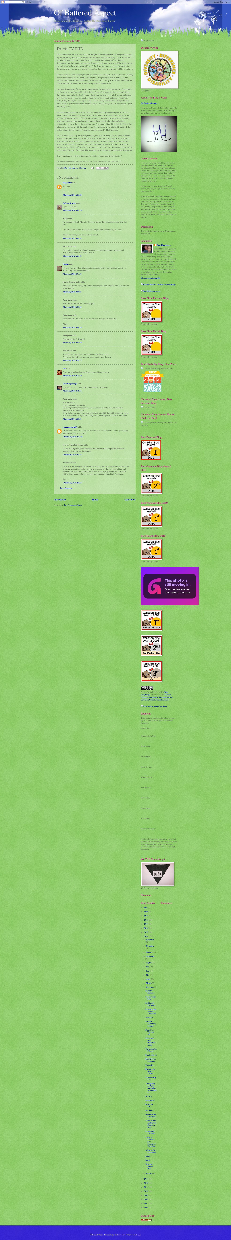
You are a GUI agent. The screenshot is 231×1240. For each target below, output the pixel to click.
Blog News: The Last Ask (149, 1032)
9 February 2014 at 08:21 (72, 291)
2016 (146, 928)
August (149, 962)
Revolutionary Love (150, 1078)
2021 (146, 907)
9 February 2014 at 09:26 (72, 327)
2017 (146, 924)
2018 (146, 920)
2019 (146, 915)
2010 (146, 1191)
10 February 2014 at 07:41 (72, 454)
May (148, 975)
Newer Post (60, 499)
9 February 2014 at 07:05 (72, 274)
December (150, 939)
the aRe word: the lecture (150, 1060)
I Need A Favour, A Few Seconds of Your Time (150, 1141)
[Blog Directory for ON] (146, 1220)
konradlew (121, 1234)
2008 (146, 1199)
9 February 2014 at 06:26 (72, 210)
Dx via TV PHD (149, 1105)
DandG (66, 264)
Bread (147, 1160)
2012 (146, 1183)
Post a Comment (66, 488)
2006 (146, 1207)
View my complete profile (150, 278)
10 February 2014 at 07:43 (72, 482)
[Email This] (97, 168)
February (149, 987)
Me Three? (149, 1110)
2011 (146, 1187)
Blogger (138, 1234)
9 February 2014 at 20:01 (72, 419)
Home (95, 499)
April (148, 979)
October (149, 952)
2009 (146, 1195)
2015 (146, 932)
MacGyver (149, 1017)
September (150, 956)
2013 (146, 1179)
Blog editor (67, 182)
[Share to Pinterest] (107, 168)
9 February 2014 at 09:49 (72, 342)
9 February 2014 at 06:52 (72, 256)
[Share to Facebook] (104, 168)
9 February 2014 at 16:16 (72, 390)
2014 (146, 936)
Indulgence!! (150, 1100)
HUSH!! (148, 1096)
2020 (146, 911)
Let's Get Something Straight (150, 1023)
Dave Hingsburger (70, 383)
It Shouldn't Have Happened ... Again (151, 1041)
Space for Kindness (149, 991)
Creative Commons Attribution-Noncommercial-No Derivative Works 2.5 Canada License (157, 697)
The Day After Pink (150, 997)
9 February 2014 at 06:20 (72, 195)
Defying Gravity (69, 203)
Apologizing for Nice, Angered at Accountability (151, 1088)
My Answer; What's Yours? (150, 1071)
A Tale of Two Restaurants (150, 1151)
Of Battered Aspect (85, 12)
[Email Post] (92, 168)
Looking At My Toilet (150, 1004)
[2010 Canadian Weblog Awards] (170, 604)
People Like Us (151, 1055)
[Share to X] (102, 168)
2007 (146, 1203)
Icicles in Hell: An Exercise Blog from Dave (150, 1123)
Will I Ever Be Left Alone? (150, 1115)
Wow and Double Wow (149, 1166)
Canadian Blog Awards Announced (150, 1011)
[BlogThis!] (99, 168)
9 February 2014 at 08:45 (72, 307)
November (150, 946)
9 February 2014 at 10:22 (72, 360)
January (149, 1173)
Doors (147, 1156)
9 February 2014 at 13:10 (72, 375)
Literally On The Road (150, 1132)
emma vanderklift (70, 427)
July (148, 966)
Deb (64, 368)
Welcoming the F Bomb (151, 1050)
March (148, 983)
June (148, 971)
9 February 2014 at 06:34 (72, 238)
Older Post (130, 499)
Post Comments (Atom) (73, 505)
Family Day (149, 1065)
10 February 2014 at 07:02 (72, 436)
